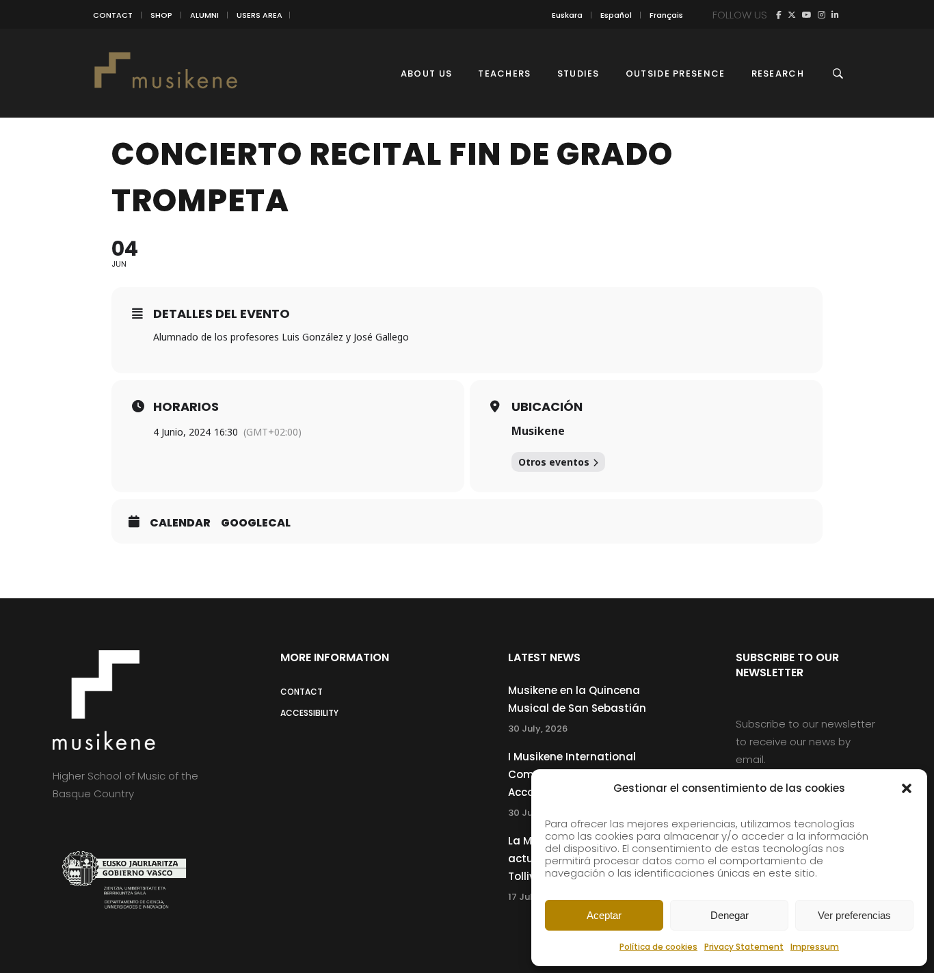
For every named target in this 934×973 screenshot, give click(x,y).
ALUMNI (204, 15)
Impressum (814, 946)
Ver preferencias (854, 915)
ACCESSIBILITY (309, 713)
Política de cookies (658, 946)
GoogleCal (256, 523)
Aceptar (604, 915)
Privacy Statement (744, 946)
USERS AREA (259, 15)
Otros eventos (553, 461)
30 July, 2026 (538, 728)
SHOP (161, 15)
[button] (906, 788)
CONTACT (113, 15)
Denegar (729, 915)
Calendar (180, 523)
